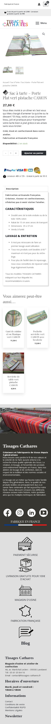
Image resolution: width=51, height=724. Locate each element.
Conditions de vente (15, 704)
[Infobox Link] (25, 548)
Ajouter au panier (33, 153)
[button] (43, 34)
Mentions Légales (13, 710)
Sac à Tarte (15, 82)
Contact (9, 701)
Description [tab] (12, 188)
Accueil (6, 82)
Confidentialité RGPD (15, 707)
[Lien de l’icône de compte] (39, 4)
